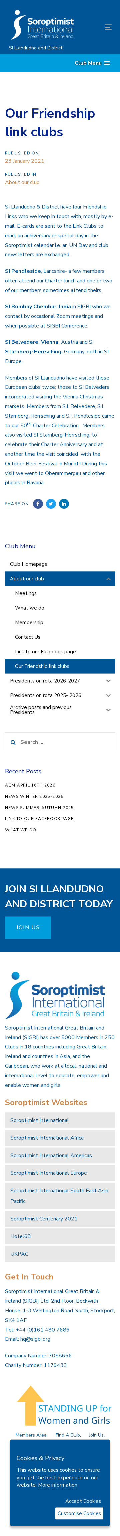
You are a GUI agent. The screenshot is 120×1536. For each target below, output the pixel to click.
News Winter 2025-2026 (34, 796)
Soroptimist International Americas (51, 1155)
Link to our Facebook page (39, 818)
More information (57, 1485)
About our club (22, 182)
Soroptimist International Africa (47, 1138)
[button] (92, 63)
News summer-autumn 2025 (39, 807)
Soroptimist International (39, 1120)
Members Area (31, 1435)
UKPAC (19, 1254)
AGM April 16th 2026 (30, 785)
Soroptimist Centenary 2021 (44, 1218)
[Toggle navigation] (94, 27)
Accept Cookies (83, 1501)
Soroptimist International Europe (48, 1173)
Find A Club (68, 1435)
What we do (20, 830)
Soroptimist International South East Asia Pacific (59, 1196)
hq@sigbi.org (35, 1339)
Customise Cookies (79, 1513)
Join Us (96, 1435)
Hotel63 (20, 1236)
